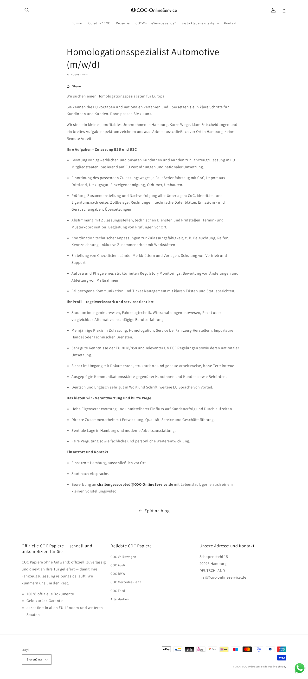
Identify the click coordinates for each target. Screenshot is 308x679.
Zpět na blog (156, 510)
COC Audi (117, 565)
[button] (27, 10)
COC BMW (117, 573)
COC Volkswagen (123, 557)
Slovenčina (34, 659)
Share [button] (76, 86)
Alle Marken (119, 599)
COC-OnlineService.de (255, 666)
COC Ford (117, 590)
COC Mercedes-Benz (125, 582)
